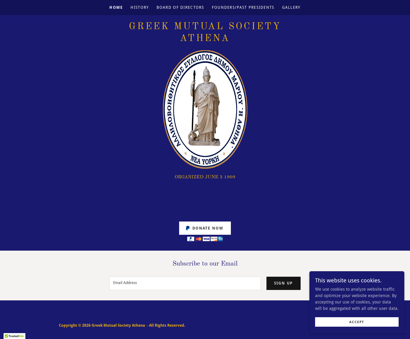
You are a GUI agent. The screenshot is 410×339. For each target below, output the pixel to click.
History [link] (139, 7)
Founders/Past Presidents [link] (243, 7)
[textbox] (185, 283)
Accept (356, 322)
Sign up (283, 283)
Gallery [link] (291, 7)
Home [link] (116, 7)
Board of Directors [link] (180, 7)
